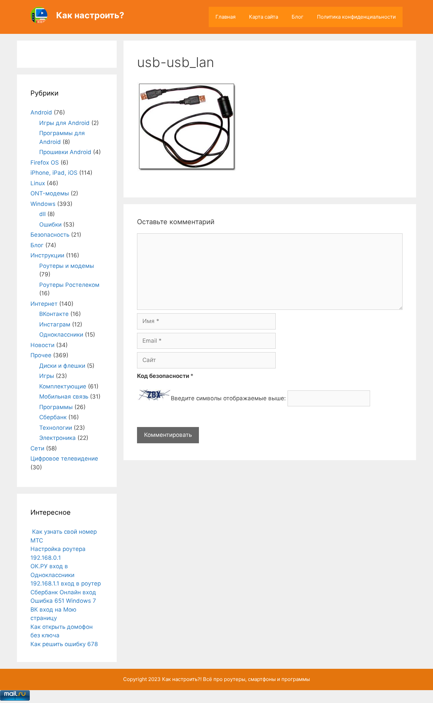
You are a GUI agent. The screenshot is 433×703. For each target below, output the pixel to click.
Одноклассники (61, 334)
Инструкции (47, 255)
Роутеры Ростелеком (69, 284)
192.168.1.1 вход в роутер (65, 583)
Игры (46, 375)
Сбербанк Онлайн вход (63, 592)
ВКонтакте (54, 314)
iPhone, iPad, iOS (53, 172)
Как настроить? (90, 15)
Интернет (44, 303)
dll (42, 214)
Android (41, 112)
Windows (42, 203)
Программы (56, 407)
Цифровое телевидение (64, 458)
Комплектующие (62, 386)
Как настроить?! (182, 679)
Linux (37, 183)
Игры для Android (64, 123)
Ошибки (50, 224)
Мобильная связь (63, 396)
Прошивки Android (65, 152)
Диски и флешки (62, 365)
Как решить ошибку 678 (64, 644)
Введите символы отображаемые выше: (228, 398)
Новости (42, 345)
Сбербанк (53, 417)
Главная (225, 17)
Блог (297, 17)
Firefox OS (44, 162)
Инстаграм (54, 324)
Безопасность (49, 234)
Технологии (55, 427)
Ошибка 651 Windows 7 (63, 600)
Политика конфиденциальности (356, 17)
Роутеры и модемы (66, 265)
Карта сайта (263, 17)
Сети (37, 448)
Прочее (40, 355)
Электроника (57, 437)
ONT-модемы (49, 193)
